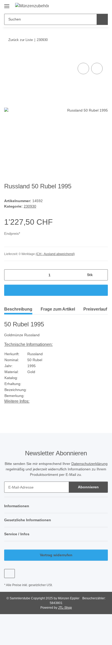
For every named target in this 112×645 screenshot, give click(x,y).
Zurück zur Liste (20, 40)
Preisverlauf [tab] (95, 309)
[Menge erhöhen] (102, 275)
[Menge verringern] (10, 275)
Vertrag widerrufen (56, 555)
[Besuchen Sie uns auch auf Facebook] (9, 573)
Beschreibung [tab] (18, 309)
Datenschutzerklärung (89, 464)
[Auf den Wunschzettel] (97, 68)
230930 (30, 206)
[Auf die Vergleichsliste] (83, 68)
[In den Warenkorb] (8, 56)
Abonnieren (88, 487)
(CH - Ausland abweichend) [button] (55, 254)
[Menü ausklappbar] (6, 4)
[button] (87, 6)
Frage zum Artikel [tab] (58, 309)
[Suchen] (102, 19)
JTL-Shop (65, 607)
